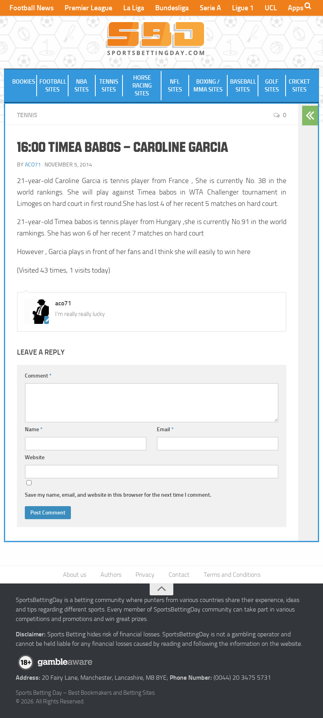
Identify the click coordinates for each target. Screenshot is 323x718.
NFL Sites (175, 85)
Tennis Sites (108, 85)
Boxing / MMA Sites (208, 85)
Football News (31, 8)
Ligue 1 (243, 8)
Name (34, 429)
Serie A (210, 8)
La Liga (133, 8)
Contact (179, 574)
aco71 (33, 164)
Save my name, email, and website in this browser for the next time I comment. (118, 495)
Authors (110, 574)
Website (35, 457)
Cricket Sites (299, 85)
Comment (38, 375)
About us (74, 574)
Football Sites (52, 85)
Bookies (23, 81)
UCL (271, 8)
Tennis (27, 115)
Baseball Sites (243, 85)
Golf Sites (272, 85)
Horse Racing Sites (142, 85)
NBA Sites (81, 85)
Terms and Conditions (232, 574)
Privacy (145, 574)
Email (165, 429)
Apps (295, 8)
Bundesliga (172, 8)
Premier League (88, 8)
